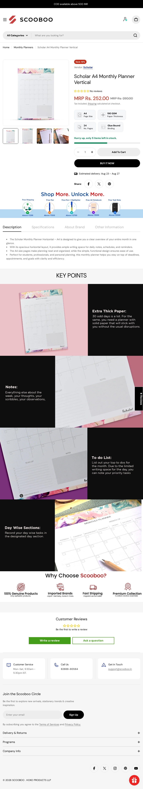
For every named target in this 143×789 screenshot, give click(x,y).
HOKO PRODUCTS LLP (38, 780)
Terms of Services (49, 724)
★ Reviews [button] (141, 399)
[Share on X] (99, 184)
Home (6, 47)
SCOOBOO (18, 780)
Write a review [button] (50, 640)
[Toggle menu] (5, 20)
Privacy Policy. (73, 724)
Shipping (92, 103)
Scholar (88, 67)
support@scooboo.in (120, 669)
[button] (82, 91)
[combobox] (71, 35)
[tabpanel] (71, 248)
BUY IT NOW (107, 163)
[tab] (12, 228)
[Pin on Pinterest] (109, 184)
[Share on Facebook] (88, 184)
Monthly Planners (23, 47)
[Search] (135, 35)
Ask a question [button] (93, 640)
